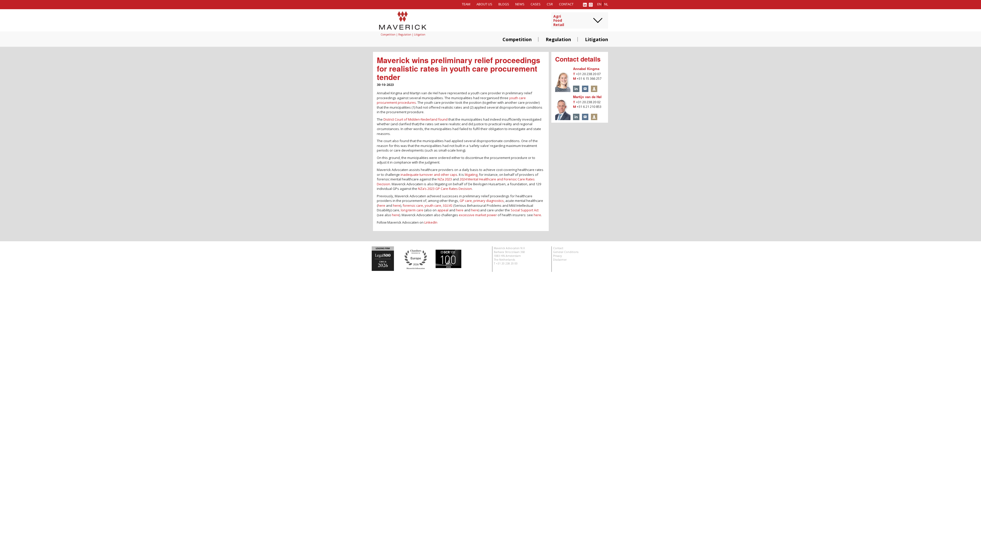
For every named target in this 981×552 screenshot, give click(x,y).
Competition (517, 39)
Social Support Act (525, 210)
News (519, 4)
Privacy (557, 256)
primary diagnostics (488, 200)
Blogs (503, 4)
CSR (550, 4)
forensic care (413, 205)
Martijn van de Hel (587, 96)
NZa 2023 (445, 179)
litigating (471, 174)
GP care (466, 200)
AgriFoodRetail (558, 20)
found (443, 119)
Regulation (558, 39)
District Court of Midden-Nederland (410, 119)
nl (606, 4)
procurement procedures (396, 102)
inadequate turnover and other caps (429, 174)
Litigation (596, 39)
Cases (536, 4)
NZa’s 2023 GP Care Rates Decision (445, 188)
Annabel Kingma (586, 68)
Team (466, 4)
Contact (566, 4)
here (381, 205)
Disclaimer (560, 259)
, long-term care (411, 210)
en (599, 4)
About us (484, 4)
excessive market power (478, 215)
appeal (442, 210)
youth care (517, 98)
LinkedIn (430, 222)
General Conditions (565, 252)
